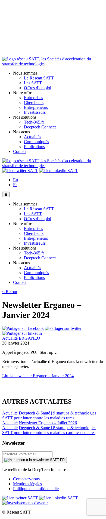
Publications (34, 146)
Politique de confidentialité (36, 488)
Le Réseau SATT (39, 78)
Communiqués (36, 141)
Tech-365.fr (34, 122)
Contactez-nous (26, 479)
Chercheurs (33, 102)
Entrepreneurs (36, 107)
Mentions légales (27, 483)
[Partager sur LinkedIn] (22, 333)
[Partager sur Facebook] (23, 328)
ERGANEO (29, 338)
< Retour (9, 291)
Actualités (32, 136)
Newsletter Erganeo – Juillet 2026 (48, 422)
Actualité (10, 338)
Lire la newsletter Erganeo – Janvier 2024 (38, 375)
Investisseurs (35, 112)
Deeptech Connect (40, 127)
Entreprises (33, 97)
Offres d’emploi (37, 87)
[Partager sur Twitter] (63, 328)
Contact (19, 151)
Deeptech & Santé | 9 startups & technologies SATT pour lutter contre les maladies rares (49, 415)
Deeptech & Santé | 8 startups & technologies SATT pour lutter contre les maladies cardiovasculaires (49, 430)
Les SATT (33, 83)
